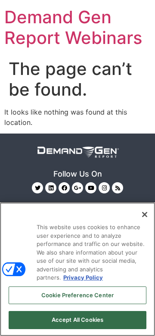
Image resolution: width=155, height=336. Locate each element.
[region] (77, 269)
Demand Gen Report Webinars (73, 27)
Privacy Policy (83, 277)
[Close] (144, 214)
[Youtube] (90, 187)
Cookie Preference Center (77, 295)
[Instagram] (104, 187)
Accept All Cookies (77, 319)
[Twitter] (37, 187)
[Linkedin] (50, 187)
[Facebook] (64, 187)
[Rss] (117, 187)
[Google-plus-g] (77, 187)
